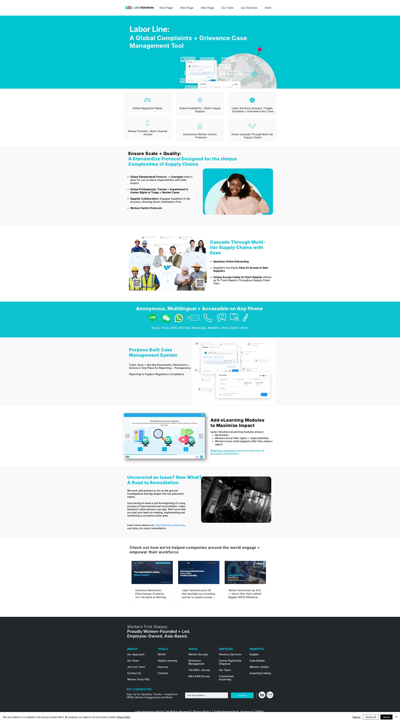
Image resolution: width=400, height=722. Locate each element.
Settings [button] (356, 717)
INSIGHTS (257, 649)
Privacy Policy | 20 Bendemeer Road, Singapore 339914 (228, 711)
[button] (229, 7)
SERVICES (226, 649)
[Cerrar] (396, 716)
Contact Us (134, 673)
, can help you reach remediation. (156, 527)
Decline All (371, 717)
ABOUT (132, 649)
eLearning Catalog (260, 673)
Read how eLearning (223, 450)
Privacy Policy (123, 717)
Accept (386, 717)
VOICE (193, 649)
